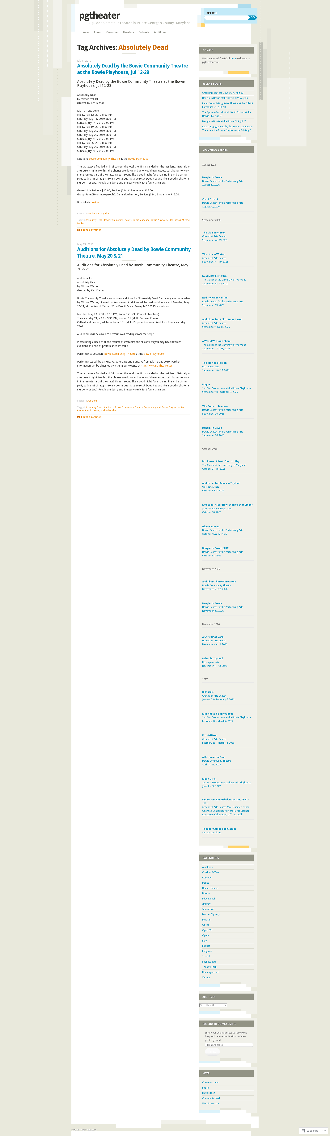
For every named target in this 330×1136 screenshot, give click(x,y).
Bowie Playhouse (138, 158)
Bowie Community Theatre (104, 158)
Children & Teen (211, 872)
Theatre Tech (209, 966)
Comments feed (211, 1098)
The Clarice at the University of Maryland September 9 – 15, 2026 (224, 280)
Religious (207, 951)
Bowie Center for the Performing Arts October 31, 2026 (222, 552)
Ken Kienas (175, 220)
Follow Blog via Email (219, 1023)
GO (253, 17)
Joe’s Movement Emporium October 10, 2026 (227, 508)
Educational (208, 898)
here (233, 58)
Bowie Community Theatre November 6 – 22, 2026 (219, 585)
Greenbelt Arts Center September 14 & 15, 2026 (222, 323)
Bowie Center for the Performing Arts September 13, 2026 (222, 301)
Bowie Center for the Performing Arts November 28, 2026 (222, 607)
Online (205, 924)
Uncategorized (210, 972)
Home (85, 32)
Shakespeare (209, 961)
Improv (206, 903)
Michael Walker (108, 410)
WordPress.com (211, 1103)
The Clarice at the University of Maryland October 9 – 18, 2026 (224, 465)
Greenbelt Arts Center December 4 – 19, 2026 (214, 640)
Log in (205, 1087)
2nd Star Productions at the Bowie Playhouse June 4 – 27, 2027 (226, 782)
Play (107, 213)
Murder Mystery (95, 213)
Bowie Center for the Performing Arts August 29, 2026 (222, 181)
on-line (95, 202)
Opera (205, 935)
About (97, 32)
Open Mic (207, 930)
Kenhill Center (92, 410)
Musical (206, 919)
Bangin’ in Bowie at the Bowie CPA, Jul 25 (224, 121)
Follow (212, 1051)
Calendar (112, 32)
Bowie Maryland (141, 220)
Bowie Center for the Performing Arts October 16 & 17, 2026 (222, 530)
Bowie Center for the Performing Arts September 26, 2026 (222, 431)
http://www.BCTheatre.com (157, 365)
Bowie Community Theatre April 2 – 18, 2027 (216, 761)
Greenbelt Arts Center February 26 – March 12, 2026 (218, 739)
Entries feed (208, 1092)
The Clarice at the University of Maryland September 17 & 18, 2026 (224, 345)
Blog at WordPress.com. (84, 1129)
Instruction (208, 909)
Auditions (160, 32)
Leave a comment (92, 230)
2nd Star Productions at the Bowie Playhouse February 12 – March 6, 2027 (226, 717)
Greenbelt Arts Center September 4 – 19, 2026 (215, 236)
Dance (205, 882)
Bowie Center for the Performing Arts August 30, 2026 (222, 203)
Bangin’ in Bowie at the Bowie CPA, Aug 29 (225, 98)
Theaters (128, 32)
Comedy (206, 877)
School (206, 956)
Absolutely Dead (94, 220)
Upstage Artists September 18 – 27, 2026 (215, 366)
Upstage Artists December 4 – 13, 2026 (214, 662)
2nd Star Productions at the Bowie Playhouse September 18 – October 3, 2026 (226, 388)
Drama (206, 893)
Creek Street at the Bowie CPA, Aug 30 (222, 92)
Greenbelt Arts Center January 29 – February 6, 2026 (218, 695)
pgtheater (99, 15)
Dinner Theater (210, 888)
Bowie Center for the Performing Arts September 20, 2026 (222, 410)
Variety (206, 977)
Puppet (206, 945)
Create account (210, 1082)
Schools (144, 32)
